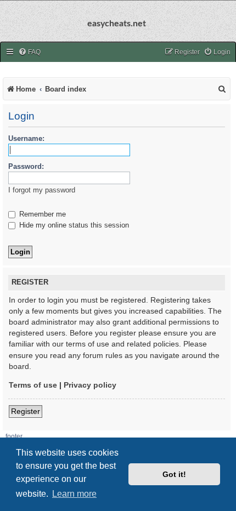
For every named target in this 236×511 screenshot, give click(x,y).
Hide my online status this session (73, 225)
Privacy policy (90, 385)
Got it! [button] (174, 474)
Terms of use (33, 385)
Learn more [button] (74, 493)
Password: (26, 166)
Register (25, 411)
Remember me (41, 214)
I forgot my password (41, 190)
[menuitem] (29, 52)
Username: (26, 138)
